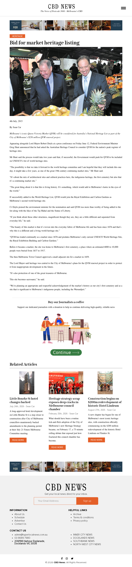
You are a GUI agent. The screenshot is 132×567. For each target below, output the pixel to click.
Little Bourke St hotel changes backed (24, 400)
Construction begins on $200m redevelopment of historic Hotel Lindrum (105, 402)
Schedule (19, 517)
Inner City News (82, 535)
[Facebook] (62, 559)
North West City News (87, 544)
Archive (77, 514)
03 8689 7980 (22, 538)
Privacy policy (80, 521)
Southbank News (83, 541)
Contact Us (20, 524)
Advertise (19, 521)
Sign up (87, 501)
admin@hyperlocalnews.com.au (30, 535)
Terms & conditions (83, 517)
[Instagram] (67, 559)
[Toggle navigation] (123, 8)
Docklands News (83, 538)
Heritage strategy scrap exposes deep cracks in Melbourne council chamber (64, 404)
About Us (19, 514)
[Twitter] (72, 559)
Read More (18, 440)
